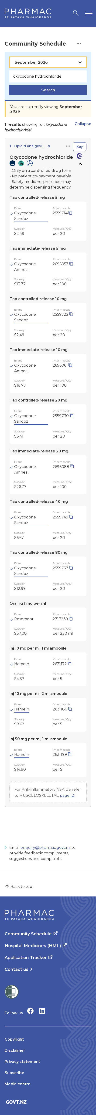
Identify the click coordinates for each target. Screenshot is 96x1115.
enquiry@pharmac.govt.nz (46, 847)
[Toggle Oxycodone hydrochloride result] (80, 164)
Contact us (16, 969)
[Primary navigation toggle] (87, 13)
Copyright (14, 1039)
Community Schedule (28, 933)
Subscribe (14, 1073)
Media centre (18, 1084)
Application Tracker (26, 957)
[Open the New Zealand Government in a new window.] (48, 1102)
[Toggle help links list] (78, 43)
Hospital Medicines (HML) (33, 945)
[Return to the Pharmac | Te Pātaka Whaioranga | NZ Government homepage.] (28, 13)
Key (79, 147)
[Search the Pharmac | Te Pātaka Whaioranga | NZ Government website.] (76, 13)
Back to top (21, 886)
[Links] (68, 146)
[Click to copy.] (70, 213)
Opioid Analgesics (29, 146)
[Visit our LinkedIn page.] (42, 1011)
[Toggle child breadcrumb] (49, 146)
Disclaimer (15, 1050)
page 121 (67, 795)
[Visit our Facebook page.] (30, 1011)
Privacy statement (22, 1061)
